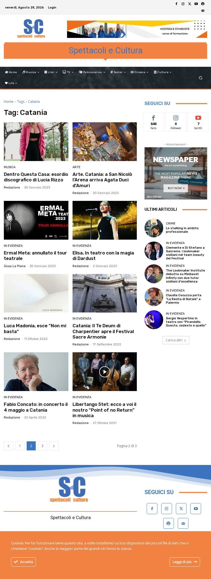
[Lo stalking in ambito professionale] (154, 227)
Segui (176, 117)
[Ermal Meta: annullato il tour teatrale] (36, 220)
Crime (171, 223)
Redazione (12, 187)
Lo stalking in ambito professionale (182, 230)
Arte (76, 167)
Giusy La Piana (15, 266)
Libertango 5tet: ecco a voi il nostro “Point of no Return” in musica (104, 409)
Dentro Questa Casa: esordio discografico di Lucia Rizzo (36, 176)
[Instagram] (183, 4)
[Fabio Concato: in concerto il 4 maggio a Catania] (36, 371)
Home (8, 101)
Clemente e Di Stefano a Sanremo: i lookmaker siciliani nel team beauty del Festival (185, 253)
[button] (200, 78)
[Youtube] (196, 4)
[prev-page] (8, 445)
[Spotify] (202, 4)
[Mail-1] (202, 10)
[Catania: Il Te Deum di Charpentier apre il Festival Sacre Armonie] (105, 293)
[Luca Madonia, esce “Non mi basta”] (36, 293)
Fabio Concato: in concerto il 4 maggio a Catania (36, 406)
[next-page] (54, 445)
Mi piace (153, 117)
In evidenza (13, 245)
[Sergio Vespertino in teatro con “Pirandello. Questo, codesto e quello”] (154, 319)
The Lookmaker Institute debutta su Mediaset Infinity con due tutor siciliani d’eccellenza (185, 276)
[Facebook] (176, 4)
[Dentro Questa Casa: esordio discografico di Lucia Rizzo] (36, 141)
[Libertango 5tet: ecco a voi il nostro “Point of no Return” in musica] (105, 371)
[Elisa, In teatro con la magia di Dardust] (105, 220)
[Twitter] (189, 4)
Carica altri (174, 340)
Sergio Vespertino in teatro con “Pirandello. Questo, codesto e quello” (186, 322)
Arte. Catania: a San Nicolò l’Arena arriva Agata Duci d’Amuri (102, 179)
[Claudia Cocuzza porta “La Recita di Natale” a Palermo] (154, 296)
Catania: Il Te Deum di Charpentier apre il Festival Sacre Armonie (103, 331)
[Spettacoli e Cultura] (32, 28)
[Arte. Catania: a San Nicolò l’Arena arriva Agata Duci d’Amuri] (105, 141)
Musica (9, 167)
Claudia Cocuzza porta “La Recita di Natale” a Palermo (183, 298)
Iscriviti (198, 117)
